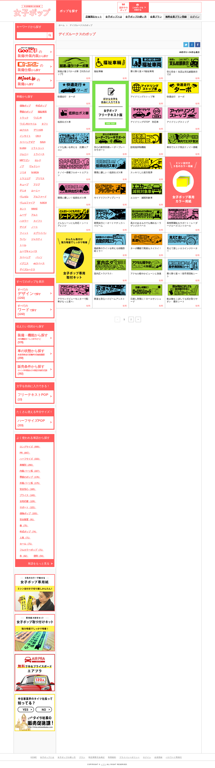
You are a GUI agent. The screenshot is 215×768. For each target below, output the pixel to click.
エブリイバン (40, 233)
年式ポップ (41, 105)
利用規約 (112, 757)
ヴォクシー (34, 166)
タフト (44, 123)
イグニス (24, 263)
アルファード (40, 196)
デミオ (23, 190)
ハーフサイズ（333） (30, 458)
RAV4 (42, 142)
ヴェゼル (24, 196)
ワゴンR (37, 117)
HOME (34, 757)
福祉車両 (42, 111)
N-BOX (43, 202)
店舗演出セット (93, 16)
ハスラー (24, 221)
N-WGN (35, 172)
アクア (36, 184)
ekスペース (39, 263)
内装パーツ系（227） (30, 471)
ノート (34, 227)
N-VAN (23, 148)
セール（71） (26, 543)
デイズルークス (27, 269)
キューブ (24, 184)
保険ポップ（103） (29, 513)
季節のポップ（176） (30, 477)
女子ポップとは (113, 16)
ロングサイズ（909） (30, 446)
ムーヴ (23, 214)
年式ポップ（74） (28, 531)
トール (23, 245)
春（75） (24, 525)
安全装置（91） (27, 519)
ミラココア (25, 178)
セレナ (38, 160)
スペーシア (25, 257)
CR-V (38, 136)
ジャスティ (36, 239)
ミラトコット (37, 148)
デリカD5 (38, 130)
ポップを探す (69, 11)
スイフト (37, 221)
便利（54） (39, 556)
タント (23, 208)
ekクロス (24, 130)
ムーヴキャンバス (28, 251)
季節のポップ (26, 111)
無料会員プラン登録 (176, 16)
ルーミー (35, 190)
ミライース (38, 154)
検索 (50, 35)
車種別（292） (27, 465)
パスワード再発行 (174, 757)
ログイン (195, 16)
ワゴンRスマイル (28, 123)
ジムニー (24, 154)
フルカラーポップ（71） (32, 549)
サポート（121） (28, 507)
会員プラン (156, 16)
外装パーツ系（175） (30, 483)
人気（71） (25, 537)
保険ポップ (25, 105)
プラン (82, 757)
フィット (24, 233)
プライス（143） (28, 495)
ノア (22, 166)
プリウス (40, 178)
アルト (34, 214)
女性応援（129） (28, 501)
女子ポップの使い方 (136, 16)
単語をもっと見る (38, 563)
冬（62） (24, 556)
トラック (24, 117)
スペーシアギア (27, 142)
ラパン (23, 239)
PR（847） (25, 452)
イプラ (103, 764)
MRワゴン (25, 160)
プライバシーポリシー (129, 757)
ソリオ (23, 172)
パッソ (39, 257)
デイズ (23, 227)
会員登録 (158, 757)
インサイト (25, 136)
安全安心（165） (28, 489)
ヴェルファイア (27, 202)
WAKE (34, 208)
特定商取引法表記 (97, 757)
